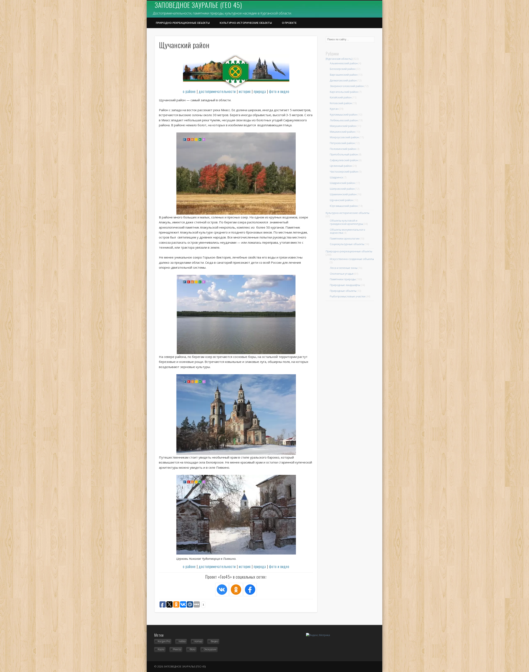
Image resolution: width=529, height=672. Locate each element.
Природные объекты (343, 291)
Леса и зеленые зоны (343, 268)
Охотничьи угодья (341, 273)
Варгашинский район (343, 74)
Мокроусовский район (344, 137)
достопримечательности (217, 91)
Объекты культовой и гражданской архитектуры (346, 222)
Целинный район (341, 166)
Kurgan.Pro (164, 641)
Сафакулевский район (344, 160)
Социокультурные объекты (347, 244)
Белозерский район (342, 69)
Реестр (177, 649)
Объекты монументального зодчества (347, 231)
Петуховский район (342, 143)
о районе (189, 91)
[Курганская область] (339, 59)
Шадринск (336, 177)
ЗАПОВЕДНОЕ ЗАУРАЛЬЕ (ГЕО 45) (198, 5)
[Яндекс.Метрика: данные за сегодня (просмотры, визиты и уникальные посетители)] (318, 635)
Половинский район (343, 149)
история (245, 91)
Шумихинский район (343, 194)
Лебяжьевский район (344, 120)
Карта (161, 649)
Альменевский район (344, 63)
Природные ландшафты (345, 285)
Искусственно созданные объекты (352, 259)
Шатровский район (342, 189)
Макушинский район (343, 126)
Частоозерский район (344, 171)
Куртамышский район (343, 114)
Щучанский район (341, 200)
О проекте (289, 23)
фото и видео (279, 91)
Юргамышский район (344, 206)
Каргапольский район (344, 92)
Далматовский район (343, 80)
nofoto (182, 641)
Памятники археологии (344, 238)
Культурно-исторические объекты (246, 23)
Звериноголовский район (347, 86)
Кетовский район (341, 103)
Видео (214, 641)
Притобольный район (344, 154)
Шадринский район (342, 183)
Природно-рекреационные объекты (183, 23)
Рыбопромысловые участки (347, 296)
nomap (198, 641)
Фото (192, 649)
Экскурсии (210, 649)
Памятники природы (343, 279)
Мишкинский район (342, 131)
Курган (334, 109)
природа (260, 91)
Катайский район (340, 97)
